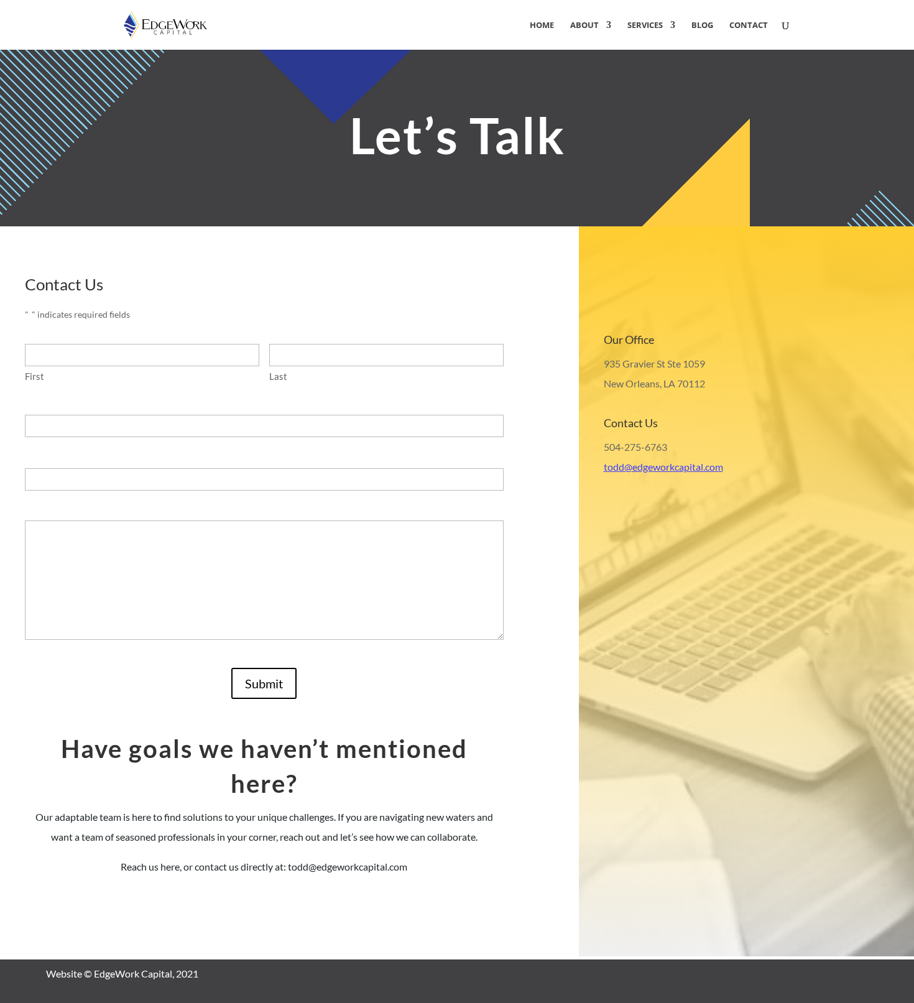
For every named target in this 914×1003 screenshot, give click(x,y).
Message (44, 508)
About (584, 25)
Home (542, 25)
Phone (41, 401)
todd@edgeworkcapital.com (663, 467)
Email (39, 454)
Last (278, 376)
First (34, 376)
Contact (748, 25)
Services (645, 25)
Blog (702, 25)
